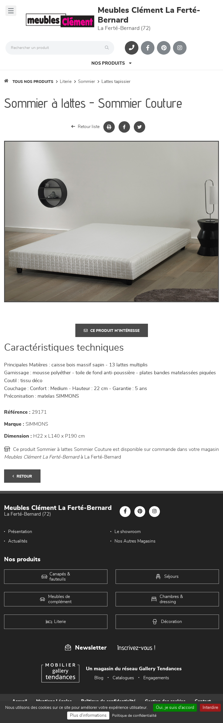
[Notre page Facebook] (147, 48)
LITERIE (66, 81)
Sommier (86, 81)
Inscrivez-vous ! (136, 648)
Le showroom (127, 531)
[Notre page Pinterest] (164, 48)
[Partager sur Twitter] (139, 127)
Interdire (210, 707)
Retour (24, 476)
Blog (98, 678)
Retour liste (89, 126)
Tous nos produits (33, 82)
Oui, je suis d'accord (175, 707)
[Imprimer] (109, 127)
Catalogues (123, 678)
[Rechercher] (108, 48)
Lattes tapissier (116, 81)
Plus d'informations (88, 715)
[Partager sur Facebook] (124, 127)
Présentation (20, 531)
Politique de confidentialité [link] (134, 716)
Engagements (156, 678)
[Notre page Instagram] (180, 48)
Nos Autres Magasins (135, 541)
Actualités (17, 541)
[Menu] (10, 10)
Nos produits (108, 63)
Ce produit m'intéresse (115, 331)
